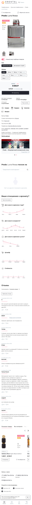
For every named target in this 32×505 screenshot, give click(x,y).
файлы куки (13, 496)
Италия (17, 117)
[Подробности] (21, 88)
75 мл (28, 451)
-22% (17, 82)
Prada (7, 114)
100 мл (3, 451)
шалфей (21, 127)
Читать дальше (5, 135)
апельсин (7, 127)
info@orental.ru (6, 480)
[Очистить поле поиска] (28, 2)
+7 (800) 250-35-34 (21, 476)
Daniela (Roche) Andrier (14, 125)
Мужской (6, 119)
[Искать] (27, 170)
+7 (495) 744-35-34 (7, 476)
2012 (10, 122)
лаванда (13, 127)
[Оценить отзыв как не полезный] (6, 310)
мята (17, 127)
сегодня (9, 97)
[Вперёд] (28, 431)
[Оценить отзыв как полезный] (2, 310)
